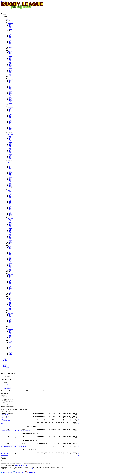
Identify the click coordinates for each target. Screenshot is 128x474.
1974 (10, 229)
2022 (10, 332)
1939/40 (10, 130)
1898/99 (10, 27)
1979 (10, 241)
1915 (10, 64)
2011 (10, 315)
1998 (10, 292)
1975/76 (10, 232)
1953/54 (10, 172)
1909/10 (10, 47)
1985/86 (10, 260)
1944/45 (10, 146)
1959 (10, 185)
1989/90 (10, 270)
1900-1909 (8, 30)
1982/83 (10, 253)
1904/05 (10, 39)
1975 (10, 231)
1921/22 (10, 83)
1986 (10, 261)
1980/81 (10, 248)
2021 (10, 331)
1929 (10, 101)
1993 (10, 282)
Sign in (2, 1)
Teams (4, 365)
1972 (10, 224)
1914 (10, 62)
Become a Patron (31, 472)
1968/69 (10, 212)
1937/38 (10, 126)
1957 (10, 180)
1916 (10, 66)
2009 (10, 309)
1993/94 (10, 283)
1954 (10, 173)
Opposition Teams (7, 388)
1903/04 (10, 37)
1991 (10, 277)
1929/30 (10, 103)
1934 (10, 117)
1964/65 (10, 202)
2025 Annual (6, 367)
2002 (10, 300)
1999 (10, 293)
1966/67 (10, 207)
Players (4, 361)
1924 (10, 89)
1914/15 (10, 63)
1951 (10, 166)
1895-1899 (8, 20)
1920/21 (10, 81)
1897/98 (10, 26)
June (9, 349)
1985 (10, 259)
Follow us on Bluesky (7, 472)
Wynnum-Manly (4, 455)
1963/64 (10, 200)
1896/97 (10, 25)
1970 (10, 219)
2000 (10, 298)
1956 (10, 178)
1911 (10, 54)
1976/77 (10, 235)
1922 (10, 85)
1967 (10, 208)
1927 (10, 97)
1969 (10, 213)
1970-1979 (8, 215)
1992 (10, 280)
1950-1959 (8, 160)
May (9, 348)
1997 (10, 291)
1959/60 (10, 186)
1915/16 (10, 65)
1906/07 (10, 41)
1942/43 (10, 142)
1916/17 (10, 68)
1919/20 (10, 75)
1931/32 (10, 111)
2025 (10, 336)
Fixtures (5, 358)
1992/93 (10, 281)
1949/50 (10, 158)
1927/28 (10, 98)
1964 (10, 201)
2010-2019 (8, 310)
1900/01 (10, 34)
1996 (10, 289)
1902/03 (10, 36)
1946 (10, 150)
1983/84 (10, 255)
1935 (10, 120)
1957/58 (10, 181)
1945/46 (10, 149)
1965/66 (10, 205)
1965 (10, 203)
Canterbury (3, 437)
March (10, 346)
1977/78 (10, 237)
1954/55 (10, 174)
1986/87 (10, 263)
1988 (10, 266)
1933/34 (10, 116)
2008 (10, 308)
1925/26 (10, 93)
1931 (10, 110)
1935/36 (10, 121)
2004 (10, 303)
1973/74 (10, 228)
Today (10, 342)
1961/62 (10, 195)
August (10, 352)
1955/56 (10, 177)
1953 (10, 171)
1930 (10, 108)
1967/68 (10, 209)
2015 (10, 320)
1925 (10, 92)
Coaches (5, 362)
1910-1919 (8, 48)
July (9, 350)
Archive (5, 16)
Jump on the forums (19, 472)
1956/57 (10, 179)
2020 (10, 330)
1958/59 (10, 184)
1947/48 (10, 154)
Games (4, 383)
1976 (10, 234)
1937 (10, 124)
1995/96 (10, 288)
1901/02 (10, 35)
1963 (10, 199)
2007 (10, 306)
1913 (10, 59)
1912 (10, 57)
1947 (10, 152)
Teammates (5, 385)
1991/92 (10, 279)
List (78, 414)
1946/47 (10, 151)
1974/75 (10, 230)
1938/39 (10, 128)
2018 (10, 323)
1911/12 (10, 56)
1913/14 (10, 60)
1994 (10, 285)
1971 (10, 222)
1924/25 (10, 91)
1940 (10, 136)
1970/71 (10, 220)
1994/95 (10, 286)
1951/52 (10, 167)
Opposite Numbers (7, 387)
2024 (10, 335)
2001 (10, 299)
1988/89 (10, 267)
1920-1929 (8, 76)
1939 (10, 129)
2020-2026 (8, 326)
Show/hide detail (6, 411)
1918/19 (10, 72)
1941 (10, 138)
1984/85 (10, 258)
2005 (10, 304)
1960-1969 (8, 188)
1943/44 (10, 144)
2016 (10, 321)
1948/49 (10, 156)
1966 (10, 206)
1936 (10, 122)
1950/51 (10, 165)
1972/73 (10, 225)
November (11, 355)
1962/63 (10, 197)
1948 (10, 155)
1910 (10, 52)
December (11, 356)
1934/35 (10, 119)
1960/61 (10, 193)
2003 (10, 302)
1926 (10, 94)
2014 (10, 319)
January (10, 343)
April (10, 347)
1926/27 (10, 95)
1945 (10, 148)
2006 (10, 305)
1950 (10, 163)
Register (6, 1)
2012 (10, 316)
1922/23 (10, 86)
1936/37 (10, 123)
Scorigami (5, 360)
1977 (10, 236)
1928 (10, 99)
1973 (10, 226)
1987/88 (10, 265)
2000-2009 (8, 294)
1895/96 (10, 24)
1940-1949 (8, 132)
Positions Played (6, 384)
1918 (10, 71)
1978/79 (10, 240)
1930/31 (10, 109)
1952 (10, 168)
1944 (10, 145)
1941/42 (10, 139)
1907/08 (10, 42)
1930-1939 (8, 104)
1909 (10, 46)
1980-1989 (8, 243)
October (10, 354)
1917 (10, 69)
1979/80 (10, 242)
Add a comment (14, 460)
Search (2, 370)
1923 (10, 87)
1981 (10, 249)
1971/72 (10, 223)
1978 (10, 238)
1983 (10, 254)
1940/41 (10, 137)
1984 (10, 257)
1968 (10, 210)
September (11, 353)
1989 (10, 269)
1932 (10, 113)
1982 (10, 252)
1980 (10, 247)
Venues (4, 366)
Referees (5, 364)
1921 (10, 82)
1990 (10, 275)
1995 (10, 287)
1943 (10, 143)
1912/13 (10, 58)
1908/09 (10, 44)
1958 (10, 183)
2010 (10, 314)
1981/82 (10, 251)
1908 (10, 43)
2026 (10, 337)
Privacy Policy (32, 468)
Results (4, 359)
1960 (10, 191)
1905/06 (10, 40)
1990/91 (10, 276)
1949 (10, 157)
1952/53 (10, 169)
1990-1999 (8, 271)
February (10, 345)
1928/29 (10, 100)
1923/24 (10, 88)
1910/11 (10, 53)
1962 (10, 196)
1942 (10, 140)
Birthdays (8, 338)
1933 (10, 115)
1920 (10, 80)
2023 (10, 333)
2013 (10, 318)
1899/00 (10, 29)
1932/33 (10, 114)
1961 (10, 194)
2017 (10, 322)
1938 (10, 127)
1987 (10, 264)
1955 (10, 175)
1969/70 (10, 214)
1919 (10, 74)
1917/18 (10, 70)
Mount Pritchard (4, 453)
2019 (10, 325)
